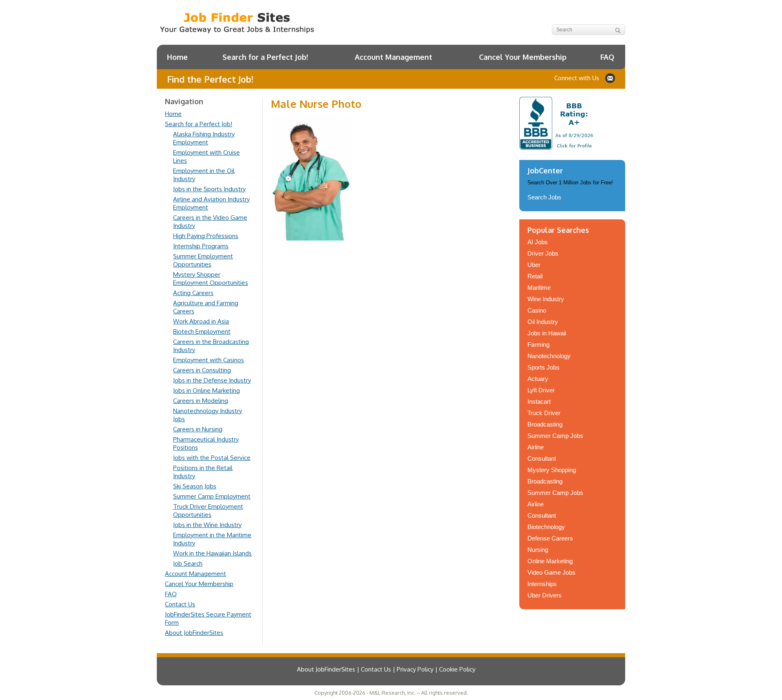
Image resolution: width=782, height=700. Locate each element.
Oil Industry (542, 321)
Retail (535, 276)
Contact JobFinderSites (610, 78)
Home (177, 57)
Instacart (539, 401)
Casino (536, 310)
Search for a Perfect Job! (265, 57)
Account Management (393, 57)
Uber (533, 264)
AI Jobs (537, 241)
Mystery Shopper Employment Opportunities (210, 279)
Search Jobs (544, 197)
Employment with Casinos (208, 360)
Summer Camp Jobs (555, 435)
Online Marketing (550, 561)
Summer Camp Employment (211, 496)
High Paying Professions (205, 236)
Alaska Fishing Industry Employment (204, 138)
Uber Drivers (544, 595)
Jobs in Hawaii (546, 333)
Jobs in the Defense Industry (212, 380)
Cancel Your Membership (523, 57)
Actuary (537, 378)
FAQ (607, 57)
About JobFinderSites (194, 633)
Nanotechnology (549, 355)
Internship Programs (200, 246)
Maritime (539, 287)
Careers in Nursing (197, 429)
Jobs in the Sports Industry (209, 189)
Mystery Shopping (551, 469)
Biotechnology (546, 526)
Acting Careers (193, 293)
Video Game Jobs (551, 572)
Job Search (187, 563)
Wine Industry (545, 298)
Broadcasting (544, 424)
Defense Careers (550, 538)
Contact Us (180, 604)
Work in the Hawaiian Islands (212, 553)
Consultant (541, 458)
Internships (542, 583)
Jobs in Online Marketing (206, 390)
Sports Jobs (543, 367)
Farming (538, 344)
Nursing (537, 549)
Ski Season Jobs (194, 486)
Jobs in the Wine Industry (207, 525)
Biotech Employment (202, 331)
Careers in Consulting (202, 370)
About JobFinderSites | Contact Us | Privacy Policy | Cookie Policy (386, 669)
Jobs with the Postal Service (211, 458)
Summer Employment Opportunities (203, 260)
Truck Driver (543, 412)
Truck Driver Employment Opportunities (208, 510)
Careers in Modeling (200, 401)
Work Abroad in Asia (201, 321)
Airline (535, 447)
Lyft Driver (541, 390)
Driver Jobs (542, 253)
